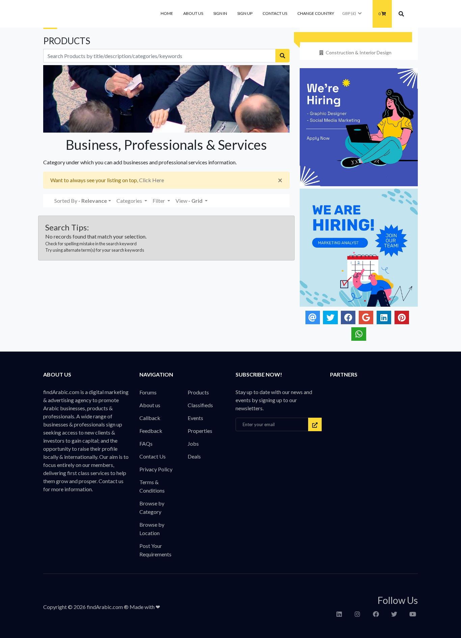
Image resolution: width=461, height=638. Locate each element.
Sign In (220, 13)
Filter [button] (159, 200)
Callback (149, 418)
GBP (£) (349, 13)
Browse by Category (151, 507)
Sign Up (244, 13)
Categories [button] (129, 200)
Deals (194, 456)
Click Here (151, 180)
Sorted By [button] (80, 200)
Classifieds (200, 405)
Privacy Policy (155, 469)
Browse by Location (151, 528)
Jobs (193, 443)
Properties (200, 430)
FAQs (146, 443)
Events (195, 418)
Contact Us (275, 13)
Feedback (150, 430)
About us (193, 13)
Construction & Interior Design (358, 52)
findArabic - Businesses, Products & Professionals (94, 14)
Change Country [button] (315, 13)
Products (198, 392)
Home (167, 13)
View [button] (188, 200)
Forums (148, 392)
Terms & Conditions (152, 486)
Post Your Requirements (155, 550)
